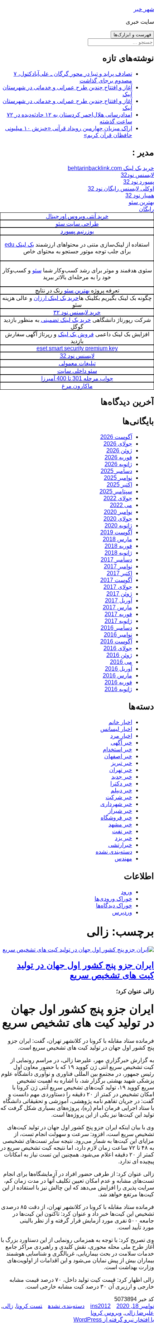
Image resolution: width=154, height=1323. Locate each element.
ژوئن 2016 (119, 655)
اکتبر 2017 (119, 573)
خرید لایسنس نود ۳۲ (77, 312)
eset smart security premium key (77, 348)
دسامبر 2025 (116, 471)
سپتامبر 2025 (116, 491)
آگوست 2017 (116, 580)
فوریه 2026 (118, 457)
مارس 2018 (117, 539)
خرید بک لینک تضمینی (66, 320)
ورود (126, 892)
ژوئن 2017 (119, 594)
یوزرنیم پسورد (77, 231)
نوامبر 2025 (118, 478)
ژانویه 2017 (118, 621)
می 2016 (121, 662)
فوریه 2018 (118, 546)
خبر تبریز (121, 763)
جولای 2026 (118, 444)
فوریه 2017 (118, 614)
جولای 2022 (118, 498)
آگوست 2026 (116, 437)
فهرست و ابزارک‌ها (132, 34)
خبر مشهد (120, 824)
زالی (8, 1306)
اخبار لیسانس (116, 729)
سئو (37, 270)
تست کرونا (29, 1306)
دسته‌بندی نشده (114, 852)
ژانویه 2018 (118, 553)
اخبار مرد (121, 736)
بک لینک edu (19, 244)
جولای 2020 (118, 519)
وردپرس (122, 912)
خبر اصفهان (118, 756)
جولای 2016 (118, 648)
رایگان (146, 209)
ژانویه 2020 (118, 525)
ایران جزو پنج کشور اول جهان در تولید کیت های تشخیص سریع (85, 970)
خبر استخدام (117, 749)
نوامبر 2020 (118, 512)
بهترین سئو (141, 202)
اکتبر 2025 (119, 485)
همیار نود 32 (139, 195)
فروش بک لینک (76, 334)
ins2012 (100, 1306)
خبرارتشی (120, 845)
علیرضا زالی (139, 1313)
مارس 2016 (117, 675)
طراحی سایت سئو (77, 224)
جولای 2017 (118, 587)
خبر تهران (120, 770)
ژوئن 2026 (119, 450)
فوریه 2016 (118, 682)
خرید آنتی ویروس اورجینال (77, 216)
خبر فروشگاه (116, 818)
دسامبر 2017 (116, 560)
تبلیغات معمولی (77, 363)
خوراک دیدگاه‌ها (114, 905)
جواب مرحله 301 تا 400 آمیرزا (77, 378)
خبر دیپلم (121, 790)
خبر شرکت (119, 797)
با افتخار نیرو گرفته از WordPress (113, 1320)
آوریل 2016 (118, 669)
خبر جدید (121, 777)
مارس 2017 (117, 607)
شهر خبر (144, 9)
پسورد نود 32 (138, 182)
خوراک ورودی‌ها (113, 899)
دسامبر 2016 (116, 628)
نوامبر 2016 (118, 635)
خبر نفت (122, 831)
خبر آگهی (121, 743)
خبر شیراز (120, 811)
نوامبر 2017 (118, 566)
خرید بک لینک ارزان (56, 298)
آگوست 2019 (116, 532)
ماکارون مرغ (77, 386)
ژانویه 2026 (118, 464)
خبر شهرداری (116, 804)
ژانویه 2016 (118, 689)
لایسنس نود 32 (77, 356)
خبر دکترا (121, 783)
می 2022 (121, 505)
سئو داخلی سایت (77, 371)
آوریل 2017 (118, 600)
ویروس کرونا (106, 1313)
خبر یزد (123, 838)
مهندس (123, 858)
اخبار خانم (120, 722)
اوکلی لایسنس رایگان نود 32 (121, 189)
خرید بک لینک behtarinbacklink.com (111, 168)
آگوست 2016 (116, 641)
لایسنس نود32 (137, 175)
